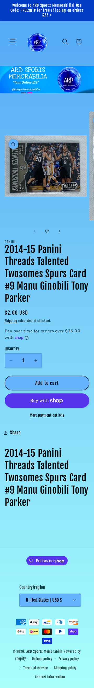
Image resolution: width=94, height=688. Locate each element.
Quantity (12, 348)
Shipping (11, 321)
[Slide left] (34, 231)
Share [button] (15, 432)
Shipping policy (65, 668)
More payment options (47, 415)
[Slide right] (59, 231)
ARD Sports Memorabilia (44, 651)
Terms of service (35, 668)
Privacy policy (68, 659)
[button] (13, 42)
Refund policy (42, 659)
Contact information (50, 677)
